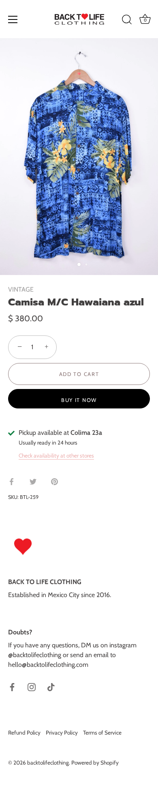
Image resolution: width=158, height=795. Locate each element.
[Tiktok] (51, 686)
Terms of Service (102, 732)
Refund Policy (24, 732)
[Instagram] (32, 686)
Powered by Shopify (95, 762)
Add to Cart (79, 374)
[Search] (127, 21)
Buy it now (79, 400)
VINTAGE (21, 289)
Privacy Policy (62, 732)
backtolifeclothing (48, 762)
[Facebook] (12, 686)
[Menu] (13, 19)
